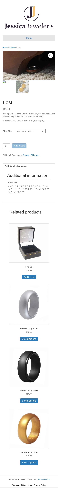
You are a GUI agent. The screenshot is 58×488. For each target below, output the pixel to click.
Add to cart (19, 146)
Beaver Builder (44, 480)
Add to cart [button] (29, 277)
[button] (50, 55)
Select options (29, 339)
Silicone (12, 48)
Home (5, 48)
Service (26, 155)
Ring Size (7, 131)
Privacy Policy (40, 485)
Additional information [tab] (16, 166)
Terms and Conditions (22, 485)
